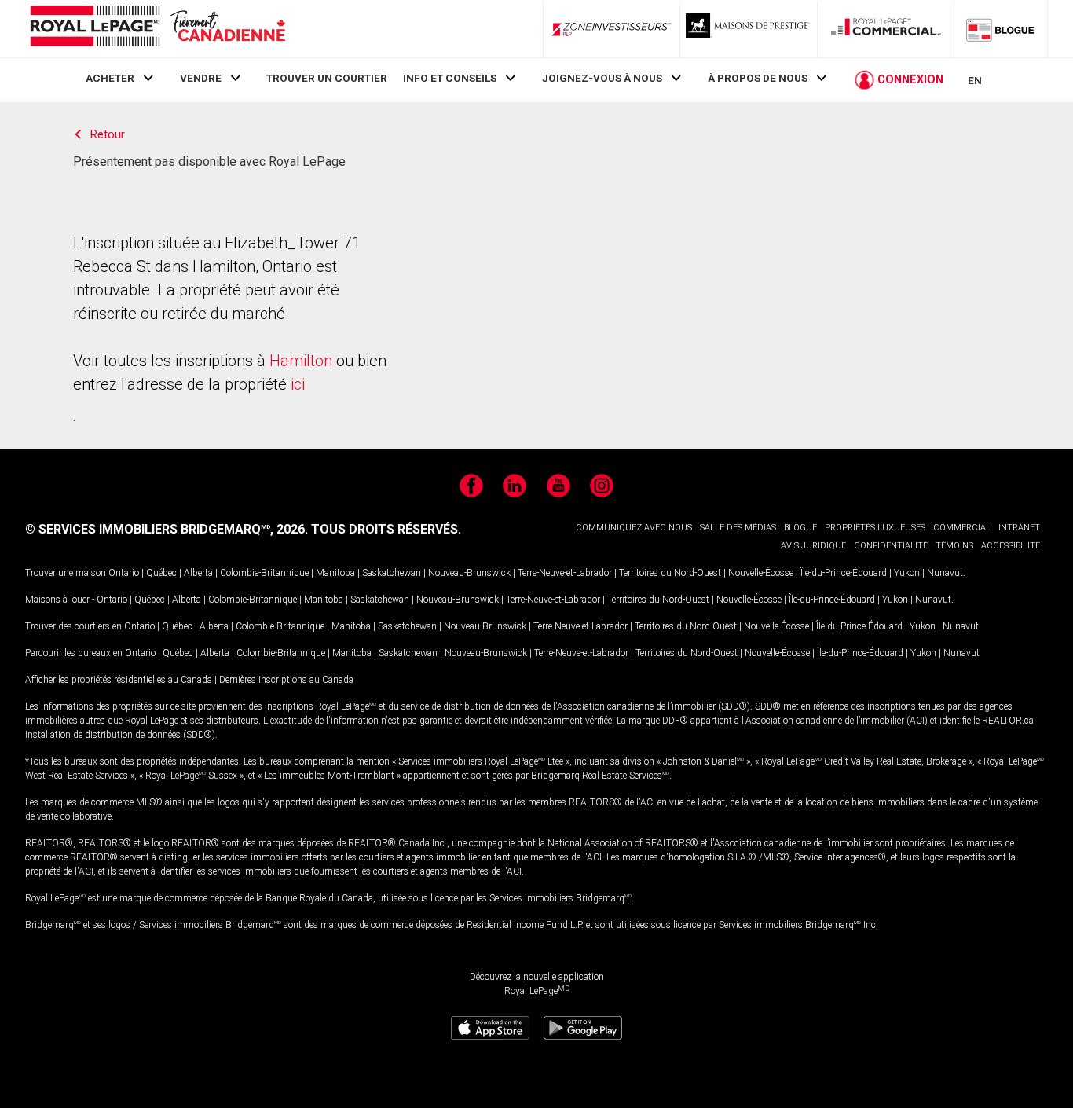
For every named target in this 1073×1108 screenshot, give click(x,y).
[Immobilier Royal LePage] (157, 28)
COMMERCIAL (962, 528)
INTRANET (1019, 528)
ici (298, 384)
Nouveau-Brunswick (469, 572)
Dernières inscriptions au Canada (286, 679)
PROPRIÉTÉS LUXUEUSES (875, 528)
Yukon (907, 572)
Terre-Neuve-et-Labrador (565, 572)
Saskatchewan (391, 572)
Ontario (123, 572)
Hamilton (300, 360)
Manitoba (335, 572)
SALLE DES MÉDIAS (738, 528)
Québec (161, 572)
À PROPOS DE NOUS (757, 78)
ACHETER (110, 78)
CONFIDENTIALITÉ (891, 546)
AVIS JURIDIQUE (813, 546)
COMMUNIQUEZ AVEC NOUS (634, 528)
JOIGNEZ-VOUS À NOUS (602, 78)
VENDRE (201, 78)
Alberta (198, 572)
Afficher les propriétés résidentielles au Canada (118, 679)
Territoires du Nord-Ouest (670, 572)
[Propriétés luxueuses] (748, 29)
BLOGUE (800, 528)
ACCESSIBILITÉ (1010, 546)
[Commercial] (886, 29)
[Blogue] (1001, 29)
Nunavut (945, 572)
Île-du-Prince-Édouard (843, 572)
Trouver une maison (65, 572)
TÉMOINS (954, 546)
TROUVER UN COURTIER (326, 78)
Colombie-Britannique (264, 572)
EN (975, 80)
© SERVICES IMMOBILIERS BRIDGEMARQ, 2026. (166, 529)
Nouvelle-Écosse (760, 572)
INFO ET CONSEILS (449, 78)
